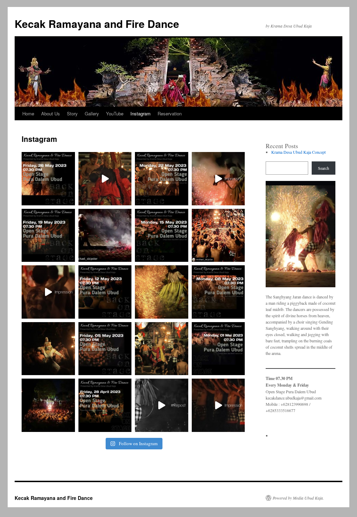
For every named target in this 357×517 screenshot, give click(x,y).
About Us (50, 113)
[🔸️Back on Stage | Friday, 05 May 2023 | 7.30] (105, 348)
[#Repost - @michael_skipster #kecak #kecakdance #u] (218, 235)
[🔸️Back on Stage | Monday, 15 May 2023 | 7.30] (161, 235)
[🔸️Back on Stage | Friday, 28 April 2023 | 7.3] (105, 405)
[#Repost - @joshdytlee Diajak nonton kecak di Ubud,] (161, 405)
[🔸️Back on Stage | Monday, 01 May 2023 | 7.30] (218, 348)
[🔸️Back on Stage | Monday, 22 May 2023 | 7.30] (161, 178)
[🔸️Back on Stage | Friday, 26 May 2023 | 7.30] (48, 178)
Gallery (92, 113)
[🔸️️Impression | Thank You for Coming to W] (218, 178)
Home (28, 113)
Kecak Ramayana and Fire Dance (97, 23)
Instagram (140, 113)
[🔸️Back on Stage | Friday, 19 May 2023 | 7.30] (48, 235)
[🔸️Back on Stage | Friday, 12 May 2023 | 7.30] (105, 292)
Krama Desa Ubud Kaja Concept (298, 152)
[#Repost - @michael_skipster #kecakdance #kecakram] (105, 235)
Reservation (170, 113)
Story (72, 113)
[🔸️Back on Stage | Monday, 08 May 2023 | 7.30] (218, 292)
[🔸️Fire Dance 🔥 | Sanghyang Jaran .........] (161, 292)
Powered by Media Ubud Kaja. (298, 498)
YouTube (114, 113)
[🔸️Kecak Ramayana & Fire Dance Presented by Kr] (105, 178)
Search (323, 168)
